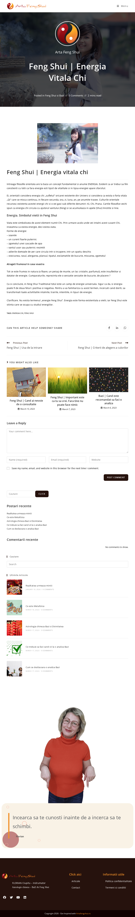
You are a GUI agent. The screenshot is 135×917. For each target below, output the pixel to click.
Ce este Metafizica (15, 517)
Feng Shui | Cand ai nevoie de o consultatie (26, 402)
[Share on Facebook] (109, 328)
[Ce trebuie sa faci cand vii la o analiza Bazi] (14, 648)
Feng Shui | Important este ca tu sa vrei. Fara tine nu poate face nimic (67, 401)
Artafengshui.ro (83, 913)
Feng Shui (29, 313)
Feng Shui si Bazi (54, 95)
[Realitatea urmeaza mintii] (14, 587)
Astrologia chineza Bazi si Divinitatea (24, 521)
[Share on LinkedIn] (117, 328)
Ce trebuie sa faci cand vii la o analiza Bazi (27, 524)
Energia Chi (17, 313)
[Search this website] (67, 563)
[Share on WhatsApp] (125, 328)
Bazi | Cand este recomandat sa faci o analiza (109, 399)
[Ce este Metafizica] (14, 607)
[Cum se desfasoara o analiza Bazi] (14, 668)
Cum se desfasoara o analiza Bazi (23, 528)
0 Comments (76, 95)
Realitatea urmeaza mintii (19, 513)
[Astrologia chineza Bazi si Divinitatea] (14, 628)
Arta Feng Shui (67, 52)
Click (42, 493)
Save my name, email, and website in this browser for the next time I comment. (55, 468)
